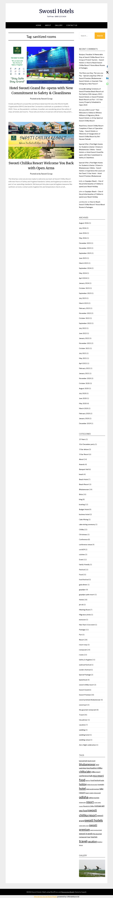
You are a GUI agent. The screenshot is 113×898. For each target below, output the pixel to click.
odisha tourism (94, 798)
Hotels (81, 600)
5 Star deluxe (84, 449)
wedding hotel (84, 735)
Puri (80, 635)
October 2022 (84, 318)
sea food (83, 810)
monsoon (82, 620)
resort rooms (97, 802)
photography (82, 802)
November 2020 (85, 378)
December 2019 (85, 423)
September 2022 (85, 323)
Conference (83, 539)
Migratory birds (85, 615)
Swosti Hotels (56, 11)
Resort (81, 640)
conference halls (86, 776)
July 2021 (82, 353)
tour (88, 837)
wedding (82, 730)
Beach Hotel (83, 479)
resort (90, 801)
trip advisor (83, 720)
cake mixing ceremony (87, 524)
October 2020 (84, 383)
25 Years (82, 439)
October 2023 (84, 288)
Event (81, 560)
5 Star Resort (84, 454)
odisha (83, 797)
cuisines (82, 554)
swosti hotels (94, 820)
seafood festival (85, 665)
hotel (82, 788)
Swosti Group (46, 98)
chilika (99, 768)
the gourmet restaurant (87, 710)
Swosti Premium (85, 695)
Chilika (81, 529)
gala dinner (83, 585)
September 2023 (85, 293)
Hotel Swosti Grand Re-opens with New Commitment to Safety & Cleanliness (91, 155)
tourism (94, 837)
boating (82, 504)
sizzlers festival (84, 670)
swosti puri (83, 705)
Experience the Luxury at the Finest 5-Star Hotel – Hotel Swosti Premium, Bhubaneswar (92, 173)
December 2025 (85, 243)
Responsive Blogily (67, 892)
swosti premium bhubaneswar (89, 700)
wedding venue (84, 740)
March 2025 (83, 263)
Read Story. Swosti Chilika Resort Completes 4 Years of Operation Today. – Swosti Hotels (91, 128)
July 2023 (82, 298)
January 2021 (84, 373)
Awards (82, 464)
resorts (81, 806)
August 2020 (84, 388)
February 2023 (84, 308)
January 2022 (84, 338)
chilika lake (85, 771)
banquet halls (83, 761)
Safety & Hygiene (85, 660)
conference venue (85, 544)
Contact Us (71, 25)
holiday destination (92, 784)
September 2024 (85, 268)
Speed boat (83, 680)
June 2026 (83, 233)
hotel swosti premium (92, 789)
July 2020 (82, 393)
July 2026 (82, 228)
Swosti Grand (84, 690)
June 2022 (83, 333)
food (82, 780)
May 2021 (83, 358)
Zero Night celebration (87, 745)
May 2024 (83, 273)
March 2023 (83, 303)
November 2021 (85, 343)
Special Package (85, 675)
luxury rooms (90, 793)
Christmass (83, 534)
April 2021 (83, 363)
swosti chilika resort (86, 685)
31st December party (87, 444)
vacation (82, 725)
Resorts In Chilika (88, 806)
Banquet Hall (84, 469)
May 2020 (83, 403)
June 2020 (83, 398)
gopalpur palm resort (86, 595)
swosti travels (86, 833)
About (48, 25)
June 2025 (83, 258)
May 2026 (83, 238)
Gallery (59, 25)
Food (81, 575)
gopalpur (82, 590)
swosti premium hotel (96, 830)
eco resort (98, 775)
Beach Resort (84, 484)
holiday (83, 784)
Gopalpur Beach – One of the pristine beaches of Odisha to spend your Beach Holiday (91, 183)
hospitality (101, 784)
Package (82, 630)
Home (38, 25)
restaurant (83, 650)
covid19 (82, 549)
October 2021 (84, 348)
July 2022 (82, 328)
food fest (88, 780)
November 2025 (85, 248)
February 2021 (84, 368)
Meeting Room (84, 610)
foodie (102, 780)
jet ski (81, 605)
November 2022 (85, 313)
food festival (84, 579)
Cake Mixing (83, 519)
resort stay (83, 645)
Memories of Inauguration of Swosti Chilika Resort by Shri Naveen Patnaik (89, 136)
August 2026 (84, 223)
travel (83, 841)
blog (80, 499)
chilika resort (95, 772)
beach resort (91, 761)
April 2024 (83, 278)
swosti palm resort (84, 825)
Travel (81, 715)
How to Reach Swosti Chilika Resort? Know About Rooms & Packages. (92, 65)
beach (81, 474)
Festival (82, 570)
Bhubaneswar (84, 489)
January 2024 (84, 283)
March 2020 (83, 408)
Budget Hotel (84, 509)
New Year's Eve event (87, 625)
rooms (81, 655)
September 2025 (85, 253)
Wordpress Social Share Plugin (45, 896)
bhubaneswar (87, 764)
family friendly (84, 564)
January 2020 (84, 418)
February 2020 (84, 413)
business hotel (84, 514)
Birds (81, 494)
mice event (97, 793)
